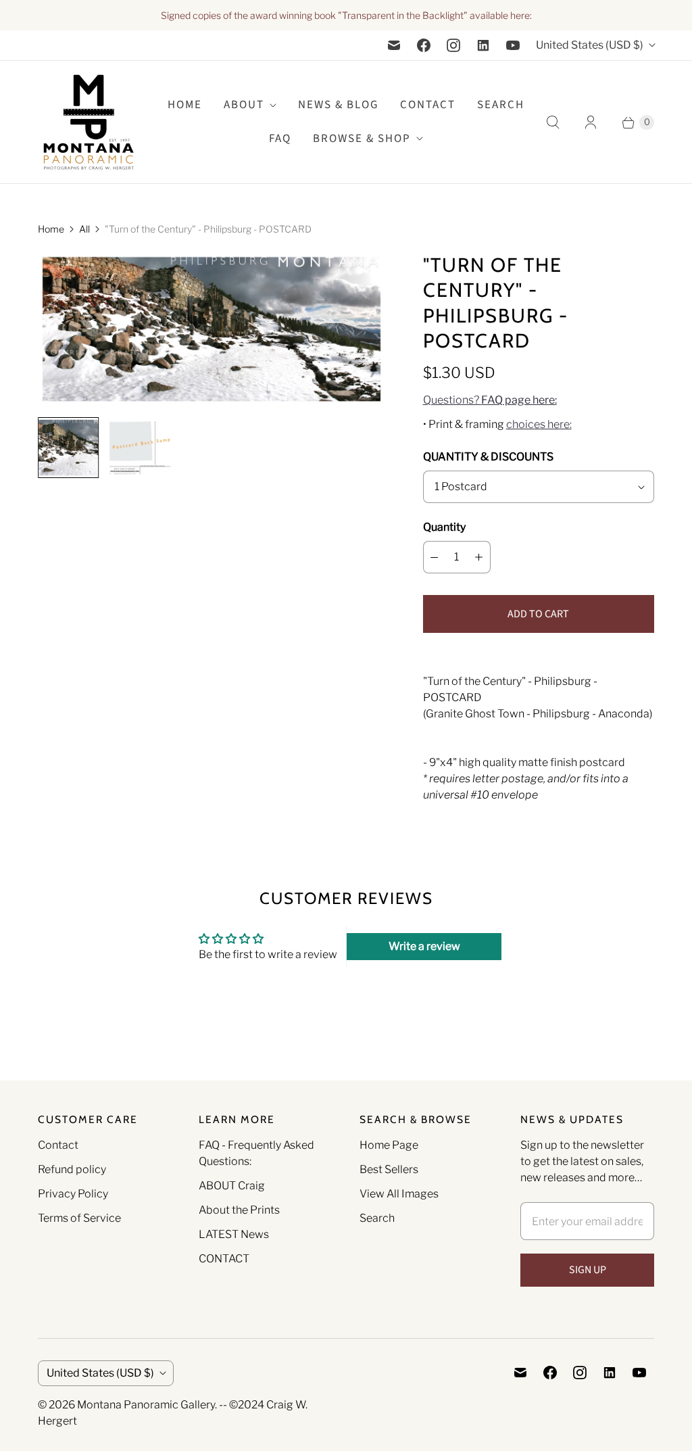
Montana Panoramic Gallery (146, 1404)
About (244, 105)
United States (589, 45)
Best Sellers (389, 1169)
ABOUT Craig (232, 1185)
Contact (427, 105)
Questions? (490, 400)
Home (51, 229)
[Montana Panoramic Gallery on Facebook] (424, 45)
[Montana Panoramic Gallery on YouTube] (513, 45)
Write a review (424, 946)
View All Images (399, 1193)
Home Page (389, 1145)
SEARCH (500, 105)
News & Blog (338, 105)
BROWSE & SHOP (362, 138)
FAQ (280, 138)
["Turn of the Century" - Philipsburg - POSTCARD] (211, 329)
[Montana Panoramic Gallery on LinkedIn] (483, 45)
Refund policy (72, 1169)
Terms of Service (79, 1218)
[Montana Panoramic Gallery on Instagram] (453, 45)
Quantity (444, 527)
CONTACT (224, 1258)
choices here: (539, 424)
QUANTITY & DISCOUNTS (488, 456)
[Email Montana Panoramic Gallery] (394, 45)
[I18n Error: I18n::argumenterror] (68, 447)
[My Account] (591, 122)
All (84, 229)
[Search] (553, 122)
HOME (185, 105)
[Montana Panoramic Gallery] (88, 122)
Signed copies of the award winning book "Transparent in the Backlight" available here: (346, 15)
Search (377, 1218)
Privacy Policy (73, 1193)
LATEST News (234, 1234)
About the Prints (239, 1210)
